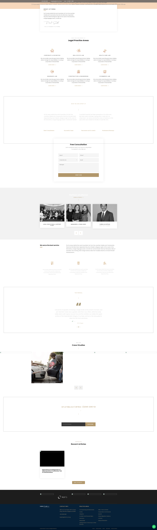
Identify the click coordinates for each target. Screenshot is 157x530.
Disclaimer (108, 528)
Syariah (100, 514)
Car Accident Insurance (47, 376)
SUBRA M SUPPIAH (105, 224)
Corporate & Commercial (104, 512)
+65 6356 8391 (44, 1)
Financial (15, 378)
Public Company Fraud (110, 376)
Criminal (100, 518)
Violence (141, 378)
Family (81, 512)
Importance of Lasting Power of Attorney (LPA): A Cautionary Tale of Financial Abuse (52, 471)
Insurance (81, 518)
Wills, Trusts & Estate (103, 509)
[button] (154, 527)
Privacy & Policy (114, 528)
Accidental (47, 378)
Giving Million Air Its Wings (15, 376)
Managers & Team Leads (78, 224)
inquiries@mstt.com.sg (56, 1)
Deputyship (82, 520)
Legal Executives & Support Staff (52, 225)
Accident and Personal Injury (86, 516)
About (104, 528)
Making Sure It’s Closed (78, 376)
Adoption (81, 514)
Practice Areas (98, 528)
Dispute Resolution (102, 520)
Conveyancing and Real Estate (86, 509)
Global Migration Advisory (104, 516)
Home (93, 528)
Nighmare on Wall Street (141, 376)
